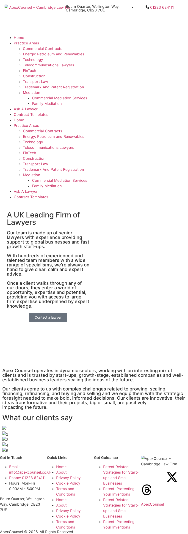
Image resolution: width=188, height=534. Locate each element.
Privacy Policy (68, 477)
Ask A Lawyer (26, 109)
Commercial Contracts (42, 48)
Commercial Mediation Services (59, 98)
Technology (33, 59)
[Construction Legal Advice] (172, 477)
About (61, 472)
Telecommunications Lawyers (48, 65)
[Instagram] (159, 477)
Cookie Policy (68, 483)
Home (19, 37)
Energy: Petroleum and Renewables (53, 54)
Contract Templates (31, 114)
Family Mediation (47, 103)
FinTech (29, 70)
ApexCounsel (152, 504)
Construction (34, 76)
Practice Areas (26, 43)
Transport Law (35, 81)
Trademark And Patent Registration (53, 87)
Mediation (31, 92)
